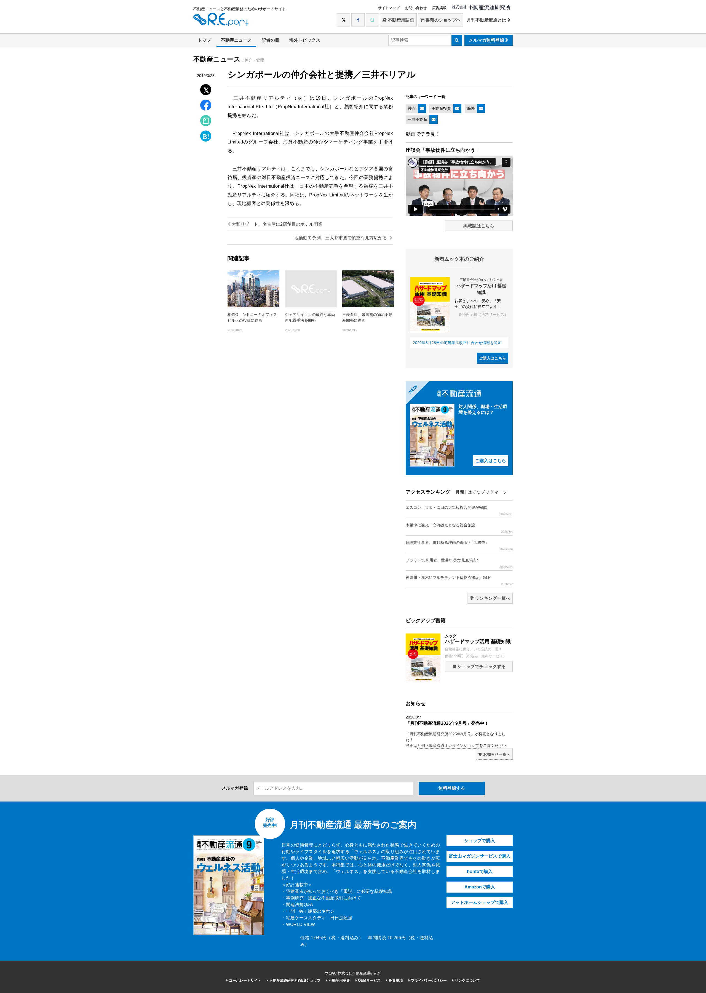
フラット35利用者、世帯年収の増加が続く (459, 563)
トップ (204, 40)
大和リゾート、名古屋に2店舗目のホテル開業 (276, 224)
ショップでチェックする (481, 666)
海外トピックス (304, 40)
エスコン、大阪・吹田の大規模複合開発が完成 (459, 510)
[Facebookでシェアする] (205, 105)
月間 (459, 492)
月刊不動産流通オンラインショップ (448, 745)
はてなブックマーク (487, 492)
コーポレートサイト (244, 980)
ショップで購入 (479, 840)
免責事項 (395, 980)
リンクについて (467, 980)
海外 (471, 108)
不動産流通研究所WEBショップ (294, 980)
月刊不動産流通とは (487, 20)
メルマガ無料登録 (487, 40)
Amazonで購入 (479, 887)
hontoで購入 (480, 871)
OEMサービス (369, 980)
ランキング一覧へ (492, 598)
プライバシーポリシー (428, 980)
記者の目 (270, 40)
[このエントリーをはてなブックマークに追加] (205, 134)
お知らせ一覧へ (496, 754)
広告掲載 (439, 8)
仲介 (412, 108)
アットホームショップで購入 (479, 902)
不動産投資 (441, 108)
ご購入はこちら (492, 358)
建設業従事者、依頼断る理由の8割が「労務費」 (459, 545)
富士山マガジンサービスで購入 (479, 856)
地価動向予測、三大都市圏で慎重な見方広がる (341, 237)
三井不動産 (417, 119)
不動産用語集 (400, 20)
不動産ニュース (236, 40)
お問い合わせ (416, 8)
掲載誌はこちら (478, 225)
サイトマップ (389, 8)
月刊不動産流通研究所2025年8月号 (440, 734)
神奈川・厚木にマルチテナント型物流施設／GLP (459, 580)
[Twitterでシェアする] (205, 88)
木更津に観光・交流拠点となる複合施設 (459, 528)
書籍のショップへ (442, 20)
